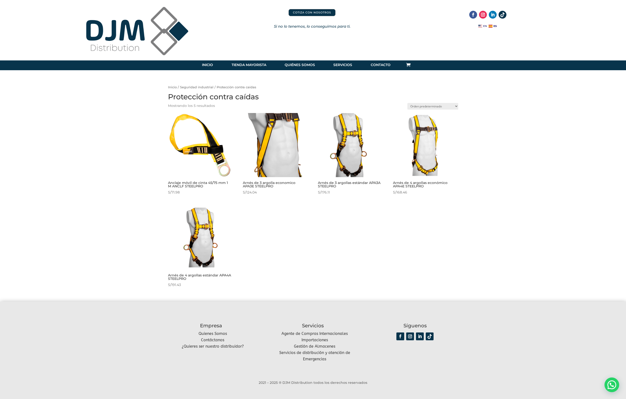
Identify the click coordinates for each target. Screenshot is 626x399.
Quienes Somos (213, 333)
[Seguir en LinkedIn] (493, 15)
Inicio (207, 65)
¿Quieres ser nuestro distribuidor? (213, 346)
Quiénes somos (300, 65)
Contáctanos (212, 340)
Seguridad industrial (196, 87)
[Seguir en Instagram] (483, 15)
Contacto (380, 65)
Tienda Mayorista (249, 65)
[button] (611, 384)
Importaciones (315, 340)
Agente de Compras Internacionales (314, 333)
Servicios (342, 65)
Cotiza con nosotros (312, 12)
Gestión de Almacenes (314, 346)
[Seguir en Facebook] (473, 15)
